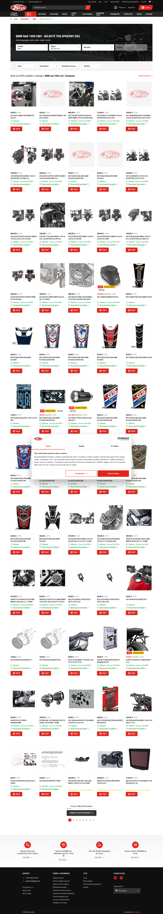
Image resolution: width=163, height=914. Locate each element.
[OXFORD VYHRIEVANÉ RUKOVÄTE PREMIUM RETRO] (110, 639)
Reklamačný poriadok (60, 887)
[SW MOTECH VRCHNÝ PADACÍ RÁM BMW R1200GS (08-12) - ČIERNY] (139, 518)
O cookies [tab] (115, 446)
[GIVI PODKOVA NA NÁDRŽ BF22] (52, 639)
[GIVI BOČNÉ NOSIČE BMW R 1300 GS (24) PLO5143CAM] (81, 216)
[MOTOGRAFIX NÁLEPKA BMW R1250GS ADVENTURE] (81, 155)
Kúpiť (18, 129)
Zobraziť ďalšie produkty (80, 813)
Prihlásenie (122, 7)
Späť (12, 19)
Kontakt (85, 887)
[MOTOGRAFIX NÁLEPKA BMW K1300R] (139, 337)
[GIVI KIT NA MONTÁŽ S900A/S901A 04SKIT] (24, 760)
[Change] (150, 2)
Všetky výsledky (87, 7)
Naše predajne (87, 881)
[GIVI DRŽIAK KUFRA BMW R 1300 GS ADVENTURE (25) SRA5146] (24, 155)
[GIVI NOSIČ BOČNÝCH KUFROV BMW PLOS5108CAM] (24, 276)
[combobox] (145, 76)
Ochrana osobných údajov (61, 900)
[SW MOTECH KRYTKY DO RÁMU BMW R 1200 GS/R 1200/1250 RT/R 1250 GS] (52, 578)
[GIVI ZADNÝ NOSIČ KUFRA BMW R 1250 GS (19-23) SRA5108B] (110, 518)
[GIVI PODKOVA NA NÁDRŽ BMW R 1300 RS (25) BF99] (52, 95)
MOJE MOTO (25, 19)
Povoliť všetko (113, 473)
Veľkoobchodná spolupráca (92, 884)
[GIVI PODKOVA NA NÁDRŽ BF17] (24, 639)
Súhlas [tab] (48, 446)
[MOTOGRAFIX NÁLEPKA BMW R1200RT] (24, 337)
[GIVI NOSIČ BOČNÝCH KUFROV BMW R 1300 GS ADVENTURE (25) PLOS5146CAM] (52, 155)
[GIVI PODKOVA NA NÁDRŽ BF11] (139, 578)
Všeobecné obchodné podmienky (63, 893)
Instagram (115, 878)
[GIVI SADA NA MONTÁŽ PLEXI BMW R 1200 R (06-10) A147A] (81, 699)
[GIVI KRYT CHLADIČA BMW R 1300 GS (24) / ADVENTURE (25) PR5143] (52, 216)
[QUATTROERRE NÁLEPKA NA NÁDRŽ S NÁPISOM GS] (110, 699)
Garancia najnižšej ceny (60, 897)
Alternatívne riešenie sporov (62, 890)
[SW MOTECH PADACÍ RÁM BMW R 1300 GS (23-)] (110, 760)
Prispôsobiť (79, 473)
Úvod (15, 19)
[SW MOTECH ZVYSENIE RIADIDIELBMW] (24, 699)
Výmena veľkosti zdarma (61, 884)
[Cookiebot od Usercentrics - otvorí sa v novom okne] (119, 439)
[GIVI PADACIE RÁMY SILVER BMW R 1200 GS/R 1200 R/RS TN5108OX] (81, 276)
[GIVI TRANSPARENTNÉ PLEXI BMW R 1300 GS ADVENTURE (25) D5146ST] (139, 95)
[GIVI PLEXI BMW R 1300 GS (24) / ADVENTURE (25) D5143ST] (139, 155)
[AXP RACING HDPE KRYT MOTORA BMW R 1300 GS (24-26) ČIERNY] (81, 760)
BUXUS (134, 912)
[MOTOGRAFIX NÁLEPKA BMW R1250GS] (110, 155)
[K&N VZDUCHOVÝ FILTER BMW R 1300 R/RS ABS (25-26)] (139, 760)
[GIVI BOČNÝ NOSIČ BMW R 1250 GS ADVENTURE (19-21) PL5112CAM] (81, 518)
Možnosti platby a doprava (61, 881)
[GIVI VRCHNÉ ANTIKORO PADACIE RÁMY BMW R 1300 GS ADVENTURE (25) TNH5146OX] (81, 95)
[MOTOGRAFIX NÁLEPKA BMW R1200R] (139, 276)
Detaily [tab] (81, 446)
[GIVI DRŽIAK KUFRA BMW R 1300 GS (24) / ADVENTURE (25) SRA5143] (139, 216)
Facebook (121, 878)
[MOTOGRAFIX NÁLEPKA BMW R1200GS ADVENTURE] (52, 337)
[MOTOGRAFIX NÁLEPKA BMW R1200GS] (110, 337)
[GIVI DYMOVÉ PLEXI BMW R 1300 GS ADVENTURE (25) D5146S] (110, 95)
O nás (85, 878)
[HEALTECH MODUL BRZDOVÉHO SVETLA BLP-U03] (110, 578)
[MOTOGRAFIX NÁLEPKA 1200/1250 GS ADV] (24, 397)
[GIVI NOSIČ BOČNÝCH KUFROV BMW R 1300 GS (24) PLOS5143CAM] (24, 216)
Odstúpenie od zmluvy (60, 903)
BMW (34, 19)
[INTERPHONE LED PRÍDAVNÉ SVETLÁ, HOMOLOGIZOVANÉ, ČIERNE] (52, 699)
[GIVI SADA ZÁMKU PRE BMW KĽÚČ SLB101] (24, 95)
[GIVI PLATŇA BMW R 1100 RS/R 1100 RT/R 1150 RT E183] (81, 639)
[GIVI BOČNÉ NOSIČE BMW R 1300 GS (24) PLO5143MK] (110, 216)
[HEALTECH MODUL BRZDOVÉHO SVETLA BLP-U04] (81, 578)
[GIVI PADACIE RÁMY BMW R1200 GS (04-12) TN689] (52, 276)
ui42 (139, 912)
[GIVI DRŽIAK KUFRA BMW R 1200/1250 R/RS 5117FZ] (139, 699)
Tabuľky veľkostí (58, 878)
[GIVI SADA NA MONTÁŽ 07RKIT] (52, 760)
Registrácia (131, 7)
